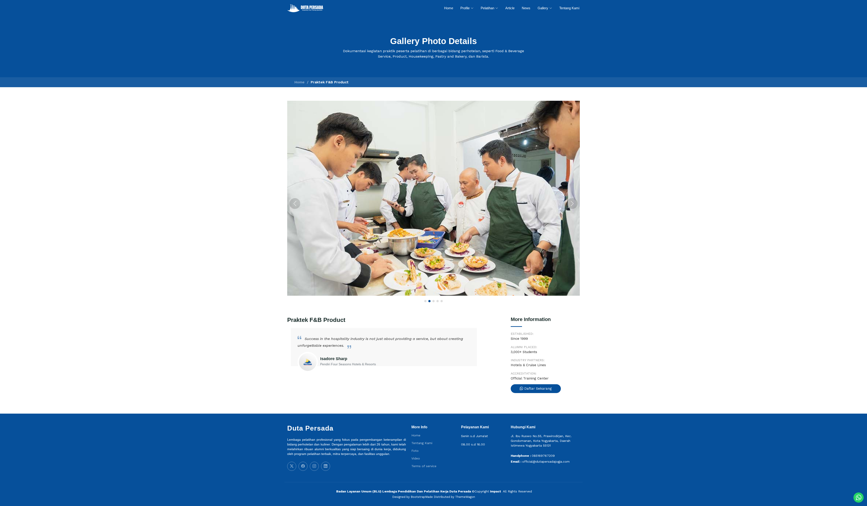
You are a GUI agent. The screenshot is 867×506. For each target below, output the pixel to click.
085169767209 (543, 455)
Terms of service (423, 466)
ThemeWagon (465, 497)
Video (415, 458)
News (526, 8)
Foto (415, 450)
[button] (294, 203)
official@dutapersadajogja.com (546, 461)
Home (448, 8)
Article (510, 8)
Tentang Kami (569, 8)
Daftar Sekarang (537, 389)
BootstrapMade (422, 497)
